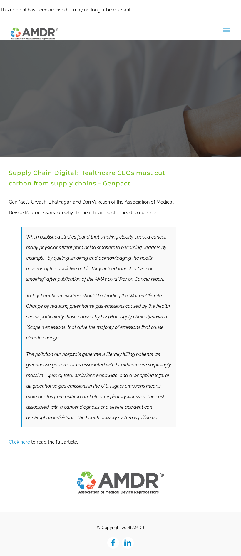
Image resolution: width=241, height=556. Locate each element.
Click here (19, 442)
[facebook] (113, 543)
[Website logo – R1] (120, 473)
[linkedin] (128, 543)
